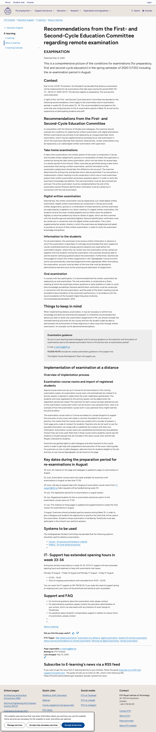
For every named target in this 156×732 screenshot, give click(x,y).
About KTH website (127, 725)
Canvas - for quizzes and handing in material (68, 542)
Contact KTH (125, 711)
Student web (18, 2)
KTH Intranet (9, 20)
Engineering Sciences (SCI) (16, 711)
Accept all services (73, 725)
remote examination (129, 641)
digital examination (109, 638)
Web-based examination (66, 638)
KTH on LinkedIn (88, 700)
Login (149, 2)
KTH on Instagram (88, 705)
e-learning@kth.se (62, 347)
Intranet (30, 2)
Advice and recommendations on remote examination (67, 641)
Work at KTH (124, 716)
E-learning (41, 20)
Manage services (14, 725)
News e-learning (55, 20)
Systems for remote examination (132, 638)
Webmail (46, 700)
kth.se (7, 2)
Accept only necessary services (43, 725)
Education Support (26, 20)
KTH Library (47, 710)
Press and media (126, 721)
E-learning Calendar (14, 48)
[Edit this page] (45, 657)
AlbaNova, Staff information (54, 695)
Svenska (148, 11)
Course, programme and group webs (58, 705)
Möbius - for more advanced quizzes (64, 544)
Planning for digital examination (105, 641)
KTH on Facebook (88, 695)
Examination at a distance (89, 638)
